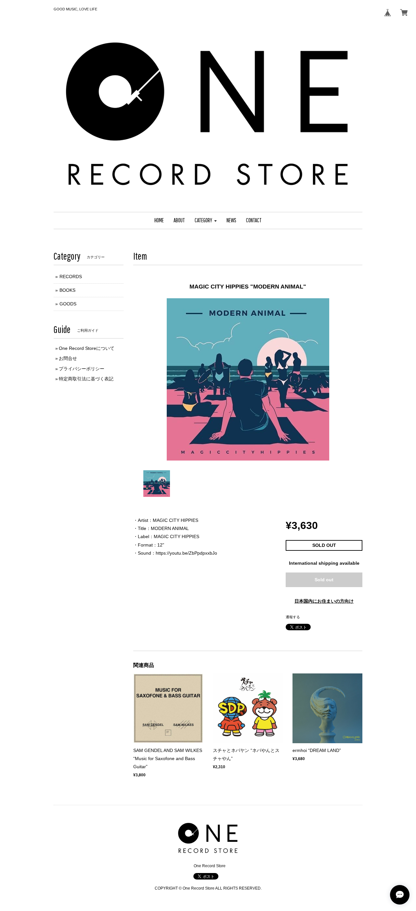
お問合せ (68, 358)
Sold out (324, 579)
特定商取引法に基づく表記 (86, 378)
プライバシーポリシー (81, 368)
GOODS (67, 303)
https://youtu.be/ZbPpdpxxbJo (186, 553)
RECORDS (70, 276)
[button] (206, 220)
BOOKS (67, 290)
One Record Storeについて (86, 348)
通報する (293, 617)
